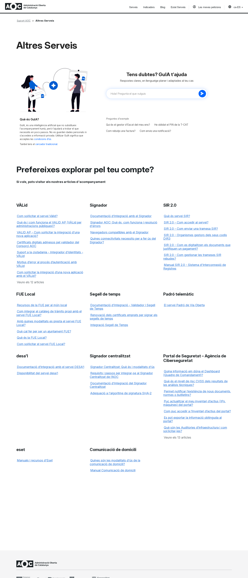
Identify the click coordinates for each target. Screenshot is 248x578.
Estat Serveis (178, 7)
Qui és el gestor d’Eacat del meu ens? (128, 124)
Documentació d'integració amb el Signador (120, 216)
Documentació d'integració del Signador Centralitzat (118, 385)
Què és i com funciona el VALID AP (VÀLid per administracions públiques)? (48, 224)
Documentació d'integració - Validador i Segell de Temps (122, 307)
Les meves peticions (209, 7)
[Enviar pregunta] (202, 93)
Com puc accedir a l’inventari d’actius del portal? (197, 411)
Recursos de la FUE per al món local (42, 305)
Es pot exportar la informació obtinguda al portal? (192, 419)
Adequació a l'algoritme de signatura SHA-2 (120, 393)
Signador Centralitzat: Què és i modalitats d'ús (122, 367)
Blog (162, 7)
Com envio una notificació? (155, 131)
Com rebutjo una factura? (120, 131)
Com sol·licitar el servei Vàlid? (37, 216)
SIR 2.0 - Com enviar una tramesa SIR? (191, 228)
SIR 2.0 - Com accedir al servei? (186, 222)
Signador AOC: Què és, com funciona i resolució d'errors (123, 224)
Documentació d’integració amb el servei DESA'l (50, 367)
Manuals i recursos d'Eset (35, 460)
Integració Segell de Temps (109, 325)
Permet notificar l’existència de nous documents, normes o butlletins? (197, 393)
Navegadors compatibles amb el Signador (119, 232)
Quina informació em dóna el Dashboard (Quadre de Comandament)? (191, 373)
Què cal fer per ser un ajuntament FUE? (44, 331)
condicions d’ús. (43, 139)
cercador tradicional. (46, 144)
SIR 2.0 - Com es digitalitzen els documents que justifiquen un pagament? (196, 246)
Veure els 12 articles (30, 282)
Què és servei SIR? (177, 216)
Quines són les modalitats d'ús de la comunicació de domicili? (115, 462)
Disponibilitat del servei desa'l (37, 373)
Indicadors (149, 7)
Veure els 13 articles (177, 437)
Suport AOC (24, 20)
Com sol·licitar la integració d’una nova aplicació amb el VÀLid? (49, 274)
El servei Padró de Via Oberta (184, 305)
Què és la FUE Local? (32, 337)
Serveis (133, 7)
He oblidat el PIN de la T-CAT (171, 124)
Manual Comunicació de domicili (112, 470)
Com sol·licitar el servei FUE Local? (41, 344)
